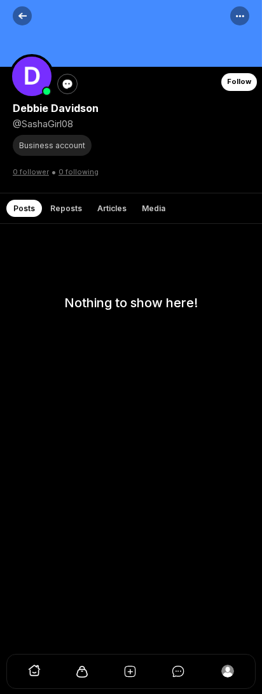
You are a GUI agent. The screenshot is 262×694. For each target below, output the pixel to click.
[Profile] (227, 674)
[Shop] (82, 674)
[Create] (131, 674)
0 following (79, 171)
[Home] (34, 674)
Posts (24, 208)
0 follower (31, 171)
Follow (239, 81)
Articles (112, 208)
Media (153, 208)
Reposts (66, 208)
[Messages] (179, 674)
